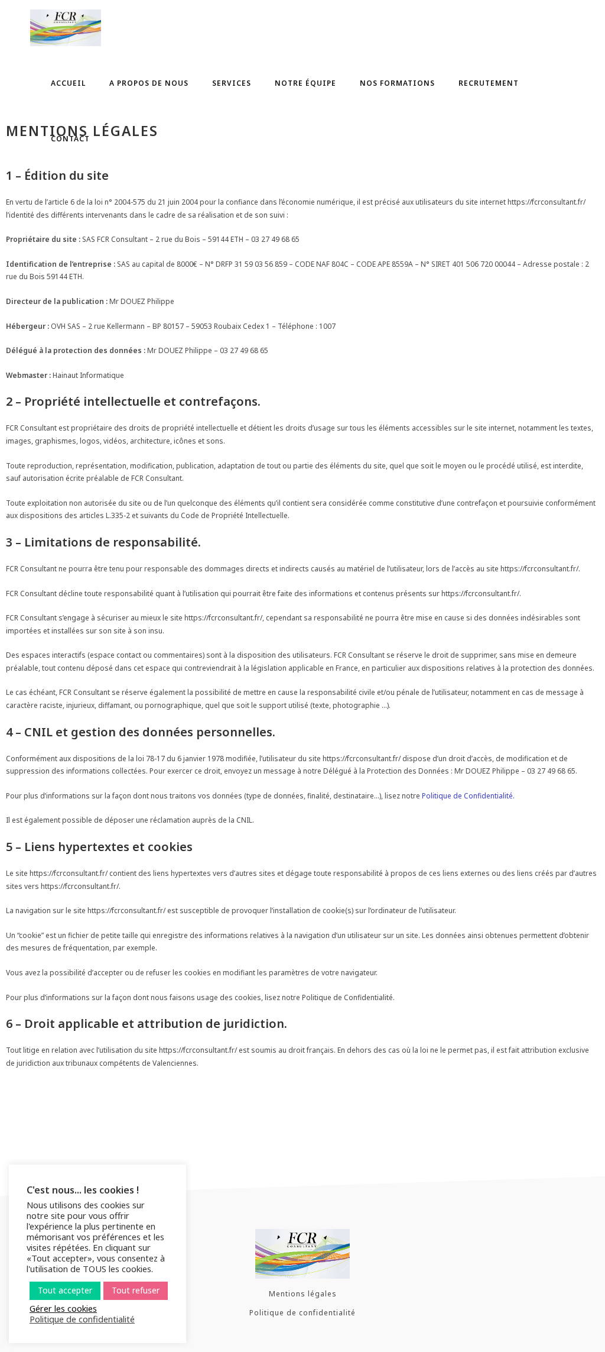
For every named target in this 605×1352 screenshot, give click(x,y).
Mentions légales (303, 1294)
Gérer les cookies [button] (63, 1308)
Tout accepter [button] (65, 1290)
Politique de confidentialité (302, 1313)
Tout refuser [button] (136, 1290)
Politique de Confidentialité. (468, 796)
